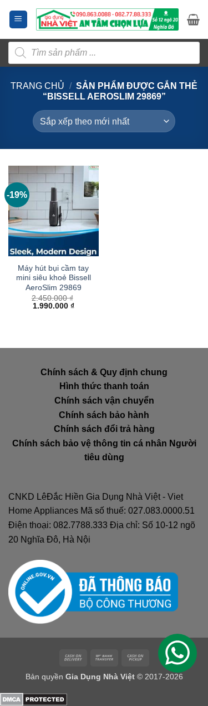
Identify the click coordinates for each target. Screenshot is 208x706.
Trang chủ (37, 86)
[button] (18, 20)
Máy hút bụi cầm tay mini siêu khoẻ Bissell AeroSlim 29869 (53, 278)
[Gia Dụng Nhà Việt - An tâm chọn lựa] (107, 19)
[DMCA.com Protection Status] (33, 698)
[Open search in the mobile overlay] (104, 53)
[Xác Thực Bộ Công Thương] (93, 591)
